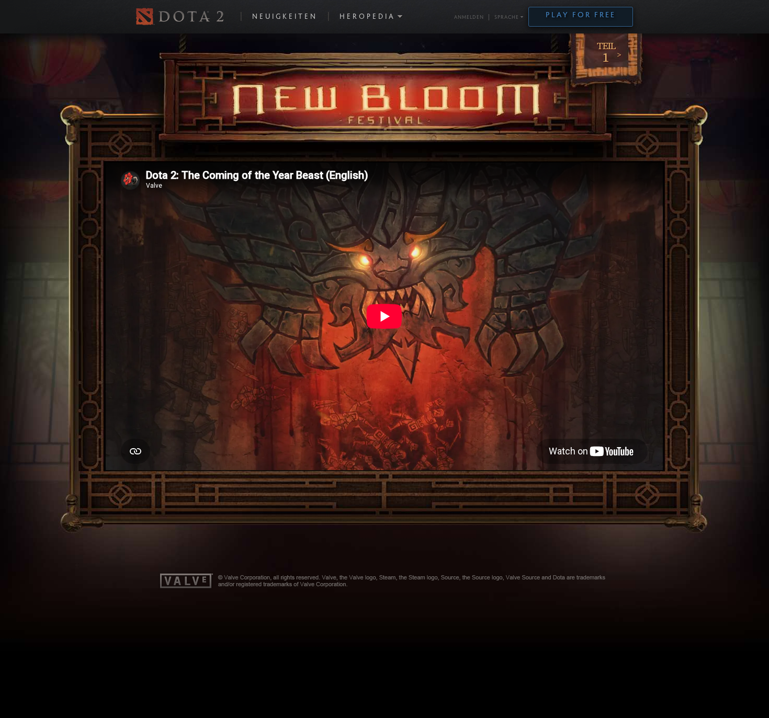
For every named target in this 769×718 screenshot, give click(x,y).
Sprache (506, 17)
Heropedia (367, 17)
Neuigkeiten (285, 17)
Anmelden (469, 17)
